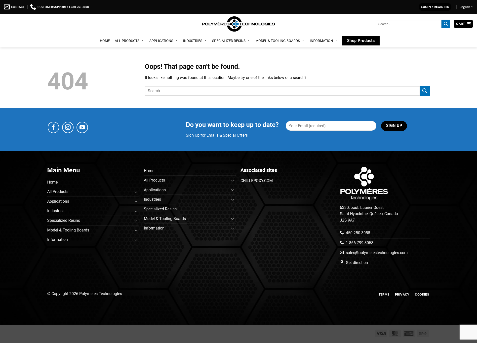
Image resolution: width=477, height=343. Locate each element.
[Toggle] (136, 192)
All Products (127, 41)
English (465, 7)
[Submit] (445, 24)
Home (105, 41)
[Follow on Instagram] (68, 127)
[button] (435, 7)
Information (321, 41)
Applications (161, 41)
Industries (192, 41)
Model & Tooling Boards (277, 41)
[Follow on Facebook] (53, 127)
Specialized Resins (228, 41)
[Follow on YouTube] (82, 127)
